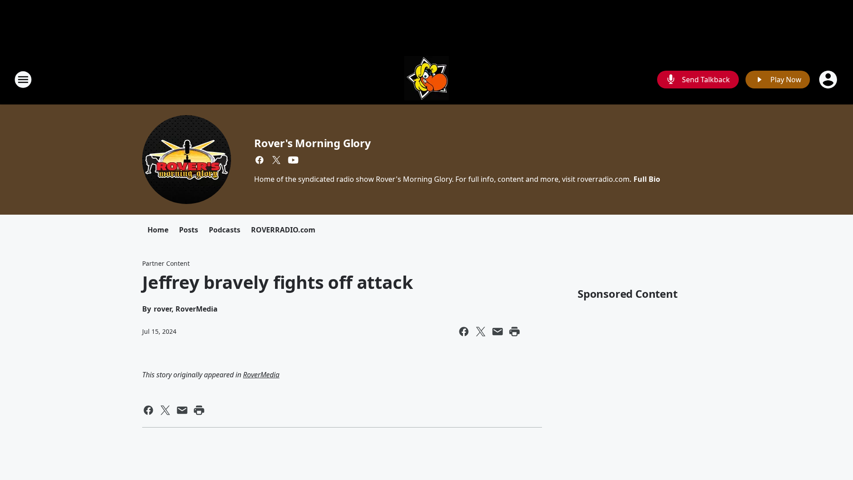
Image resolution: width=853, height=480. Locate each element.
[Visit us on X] (276, 160)
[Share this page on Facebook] (464, 331)
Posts (188, 230)
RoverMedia (261, 375)
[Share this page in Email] (497, 331)
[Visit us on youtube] (293, 160)
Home (157, 230)
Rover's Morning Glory (312, 143)
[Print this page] (514, 331)
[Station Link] (426, 79)
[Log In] (829, 79)
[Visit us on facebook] (259, 160)
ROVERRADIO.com (283, 230)
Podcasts (224, 230)
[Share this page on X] (480, 331)
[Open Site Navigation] (23, 79)
